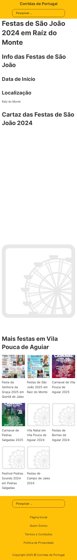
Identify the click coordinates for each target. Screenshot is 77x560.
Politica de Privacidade (39, 542)
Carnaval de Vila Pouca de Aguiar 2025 (63, 387)
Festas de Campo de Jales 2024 (38, 478)
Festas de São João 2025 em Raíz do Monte (37, 387)
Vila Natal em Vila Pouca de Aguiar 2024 (36, 435)
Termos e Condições (38, 534)
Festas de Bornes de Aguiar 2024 (61, 435)
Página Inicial (38, 517)
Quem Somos (38, 525)
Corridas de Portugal (38, 4)
